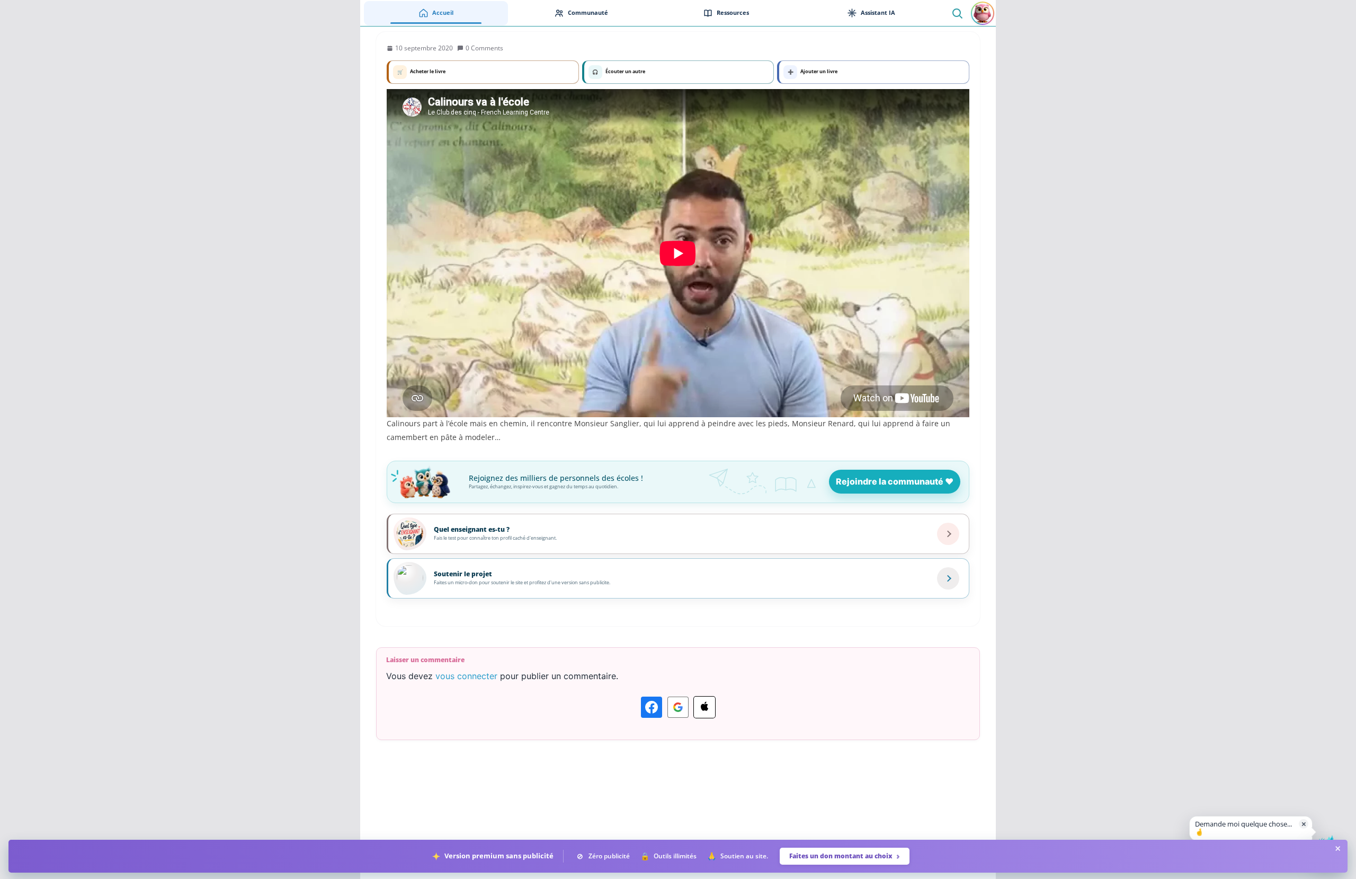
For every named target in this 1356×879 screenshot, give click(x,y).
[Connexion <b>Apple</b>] (704, 707)
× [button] (1303, 823)
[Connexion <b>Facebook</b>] (651, 707)
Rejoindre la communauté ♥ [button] (894, 481)
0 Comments (484, 47)
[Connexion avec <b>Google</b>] (678, 707)
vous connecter (466, 676)
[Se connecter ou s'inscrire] (982, 13)
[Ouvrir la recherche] (957, 13)
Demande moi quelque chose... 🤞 (1243, 828)
